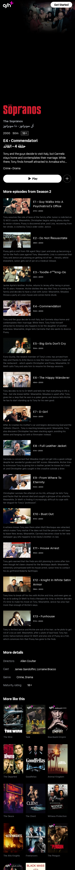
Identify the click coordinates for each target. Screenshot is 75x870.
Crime (20, 677)
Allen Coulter (28, 661)
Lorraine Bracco (46, 669)
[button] (61, 5)
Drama (29, 677)
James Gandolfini (25, 669)
